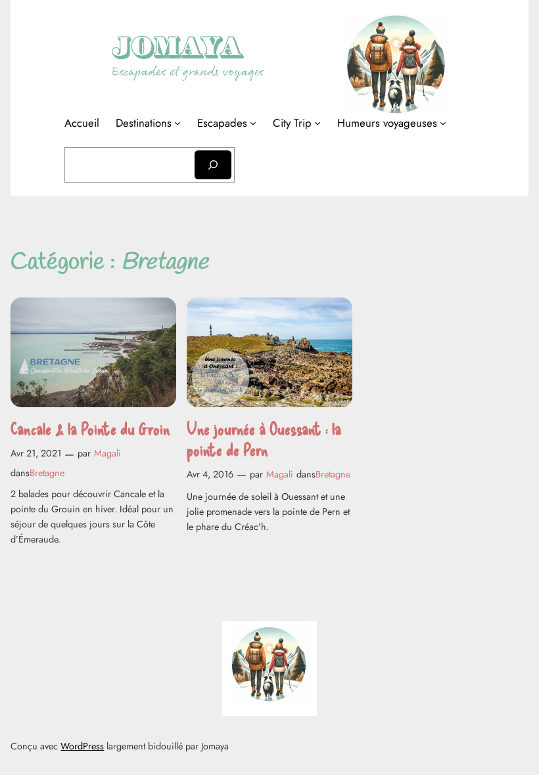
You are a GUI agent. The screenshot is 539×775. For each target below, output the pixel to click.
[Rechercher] (213, 164)
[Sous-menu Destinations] (177, 123)
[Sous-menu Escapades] (253, 123)
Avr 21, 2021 (36, 453)
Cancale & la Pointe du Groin (90, 428)
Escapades (222, 123)
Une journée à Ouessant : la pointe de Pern (264, 438)
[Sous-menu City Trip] (317, 123)
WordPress (82, 746)
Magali (107, 453)
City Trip (292, 123)
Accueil (81, 123)
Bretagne (47, 472)
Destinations (144, 123)
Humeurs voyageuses (387, 123)
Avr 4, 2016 (210, 474)
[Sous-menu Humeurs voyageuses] (443, 123)
